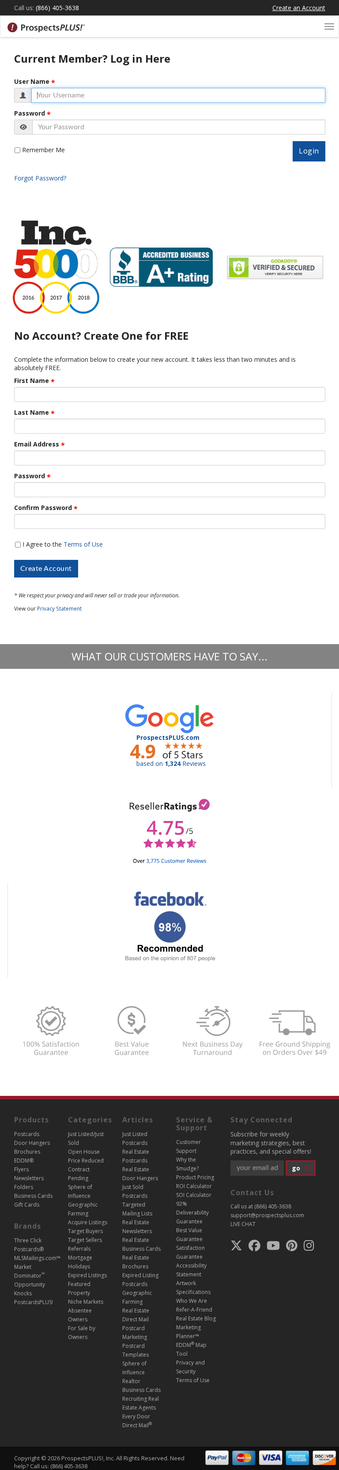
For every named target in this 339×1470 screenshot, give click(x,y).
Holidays (79, 1266)
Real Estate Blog (196, 1318)
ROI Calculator (194, 1186)
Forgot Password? (40, 178)
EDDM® (24, 1160)
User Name (31, 82)
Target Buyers (85, 1231)
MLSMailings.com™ (37, 1258)
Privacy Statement (59, 608)
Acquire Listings (87, 1222)
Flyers (21, 1169)
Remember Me (43, 150)
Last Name (31, 412)
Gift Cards (26, 1204)
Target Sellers (85, 1240)
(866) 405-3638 (57, 8)
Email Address (36, 444)
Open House (84, 1151)
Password (29, 113)
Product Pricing (195, 1177)
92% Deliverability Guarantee (192, 1212)
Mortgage (80, 1257)
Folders (23, 1187)
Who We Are (191, 1301)
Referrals (79, 1248)
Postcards (26, 1134)
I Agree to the (63, 544)
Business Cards (33, 1196)
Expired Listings (87, 1275)
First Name (31, 381)
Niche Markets (85, 1301)
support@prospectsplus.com (267, 1215)
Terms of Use (83, 544)
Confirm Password (43, 508)
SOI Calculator (193, 1195)
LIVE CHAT (243, 1224)
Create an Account (298, 8)
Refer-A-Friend (194, 1309)
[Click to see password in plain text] (23, 127)
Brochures (27, 1151)
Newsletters (29, 1178)
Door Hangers (32, 1143)
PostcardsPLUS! (33, 1302)
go (297, 1168)
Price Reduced (86, 1160)
